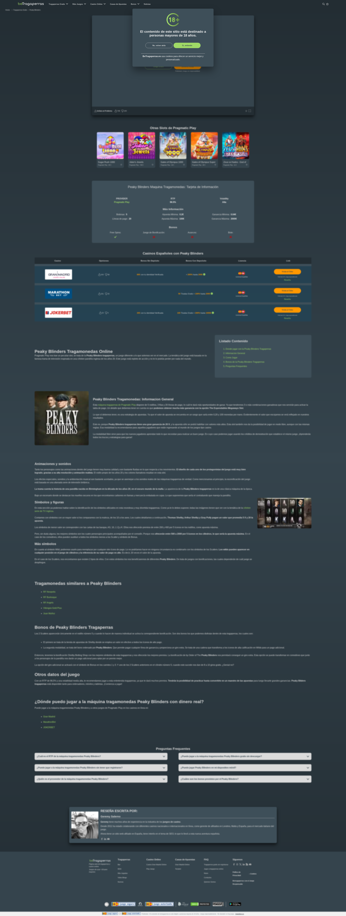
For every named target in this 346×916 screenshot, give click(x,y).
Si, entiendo (187, 45)
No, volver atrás (159, 45)
